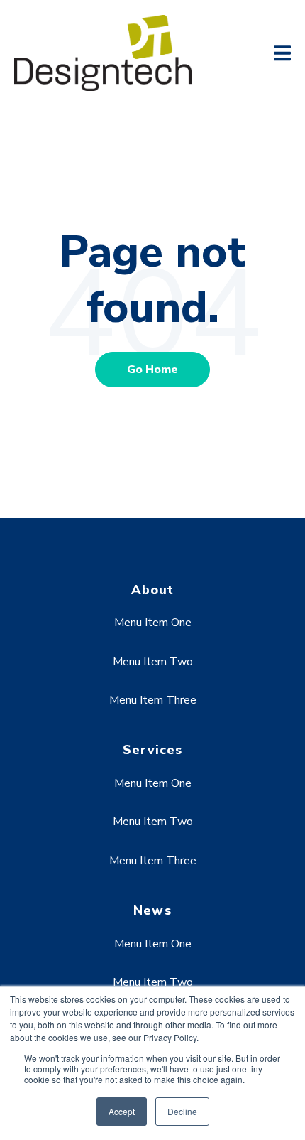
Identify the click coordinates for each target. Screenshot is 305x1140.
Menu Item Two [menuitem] (153, 662)
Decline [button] (182, 1111)
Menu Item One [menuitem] (153, 622)
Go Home (152, 369)
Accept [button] (122, 1111)
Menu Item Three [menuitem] (152, 700)
